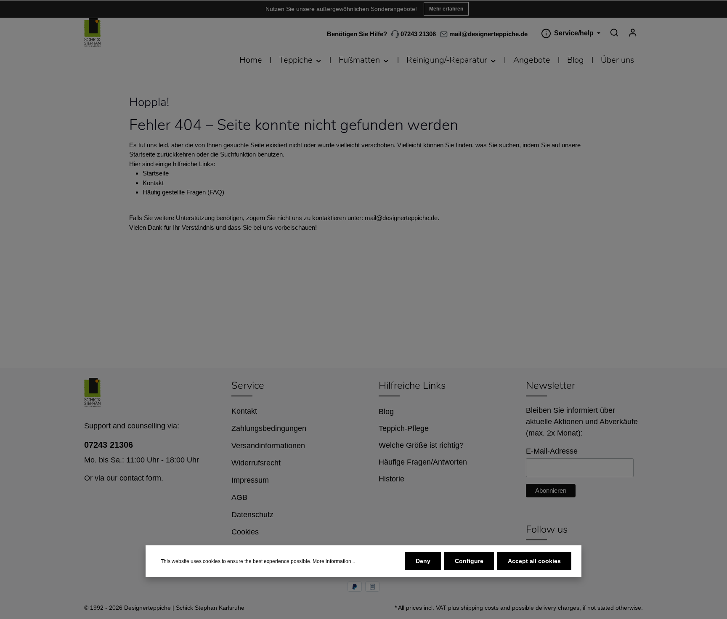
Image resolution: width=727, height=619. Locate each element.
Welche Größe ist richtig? (421, 445)
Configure (469, 561)
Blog (386, 411)
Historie (391, 479)
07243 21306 (417, 33)
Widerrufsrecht (256, 463)
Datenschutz (252, 514)
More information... (334, 561)
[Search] (614, 32)
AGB (239, 497)
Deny (423, 561)
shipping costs (480, 607)
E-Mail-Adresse (552, 451)
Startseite (156, 173)
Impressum (250, 480)
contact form (140, 478)
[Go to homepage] (92, 32)
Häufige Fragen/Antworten (423, 462)
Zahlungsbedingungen (268, 428)
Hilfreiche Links (412, 385)
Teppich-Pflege (404, 428)
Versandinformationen (268, 445)
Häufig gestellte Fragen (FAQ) (183, 192)
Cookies (245, 532)
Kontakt (153, 182)
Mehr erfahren (446, 9)
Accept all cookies (534, 561)
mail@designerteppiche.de (401, 217)
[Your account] (632, 32)
